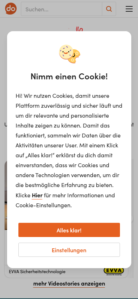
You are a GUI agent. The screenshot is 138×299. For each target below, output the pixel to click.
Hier (37, 195)
